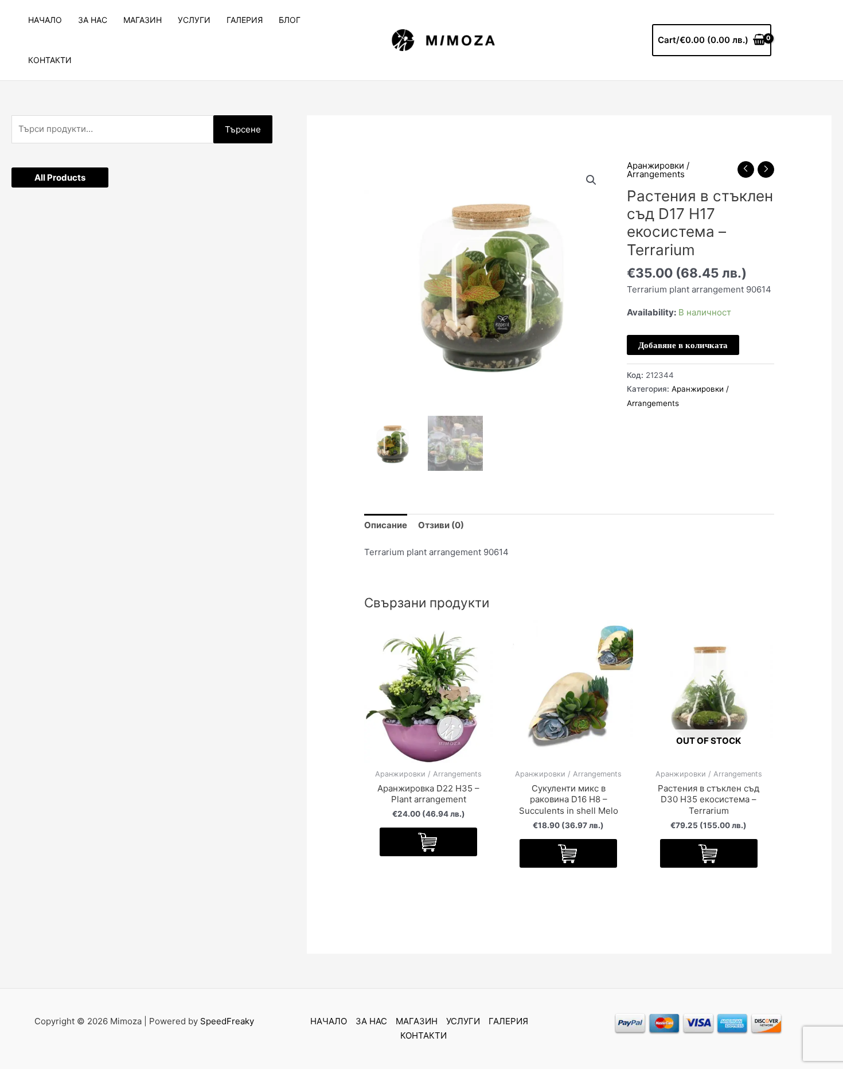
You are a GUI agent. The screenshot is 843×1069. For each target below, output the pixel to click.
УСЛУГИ (194, 20)
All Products (59, 177)
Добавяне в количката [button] (428, 842)
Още (709, 853)
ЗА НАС (92, 20)
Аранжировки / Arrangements (658, 170)
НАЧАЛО (45, 20)
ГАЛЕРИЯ (245, 20)
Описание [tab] (385, 525)
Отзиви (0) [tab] (441, 525)
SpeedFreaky (227, 1021)
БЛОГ (289, 20)
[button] (591, 180)
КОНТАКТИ (50, 60)
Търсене (243, 129)
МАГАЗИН (142, 20)
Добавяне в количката (683, 345)
